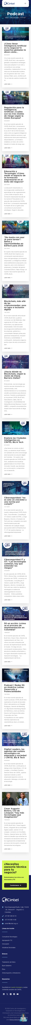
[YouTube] (17, 994)
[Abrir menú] (25, 3)
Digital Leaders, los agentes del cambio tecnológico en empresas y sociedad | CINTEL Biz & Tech (15, 753)
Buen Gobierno (6, 966)
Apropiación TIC (7, 940)
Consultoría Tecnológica (9, 937)
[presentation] (15, 34)
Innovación (5, 944)
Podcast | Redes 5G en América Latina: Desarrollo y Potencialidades (14, 688)
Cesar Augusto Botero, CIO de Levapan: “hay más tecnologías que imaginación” (14, 812)
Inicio (7, 17)
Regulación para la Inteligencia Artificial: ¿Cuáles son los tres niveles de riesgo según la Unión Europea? (14, 112)
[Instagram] (10, 994)
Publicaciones (14, 17)
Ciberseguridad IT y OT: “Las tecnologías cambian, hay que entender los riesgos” (15, 563)
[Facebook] (14, 994)
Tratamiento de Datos (8, 962)
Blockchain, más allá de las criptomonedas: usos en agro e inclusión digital (15, 305)
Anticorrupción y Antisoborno (11, 973)
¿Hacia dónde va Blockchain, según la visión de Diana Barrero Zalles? (15, 375)
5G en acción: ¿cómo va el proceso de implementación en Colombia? (15, 626)
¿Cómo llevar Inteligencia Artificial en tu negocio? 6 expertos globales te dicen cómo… (15, 48)
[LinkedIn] (4, 994)
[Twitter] (7, 994)
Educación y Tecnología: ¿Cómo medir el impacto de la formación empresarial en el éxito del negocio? (14, 176)
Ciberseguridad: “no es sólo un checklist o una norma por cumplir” (15, 500)
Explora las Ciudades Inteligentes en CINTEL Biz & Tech (15, 440)
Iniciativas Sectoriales (8, 947)
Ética (3, 969)
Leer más (8, 84)
